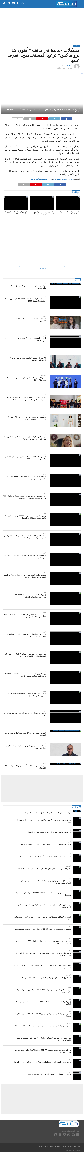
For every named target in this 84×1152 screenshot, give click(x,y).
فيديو (51, 1146)
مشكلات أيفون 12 (39, 179)
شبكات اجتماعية (72, 1146)
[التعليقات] (18, 118)
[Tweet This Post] (54, 118)
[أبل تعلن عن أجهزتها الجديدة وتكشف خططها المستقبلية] (68, 197)
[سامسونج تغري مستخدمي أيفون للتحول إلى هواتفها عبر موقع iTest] (42, 197)
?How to (57, 1146)
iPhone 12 (56, 179)
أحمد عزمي (68, 65)
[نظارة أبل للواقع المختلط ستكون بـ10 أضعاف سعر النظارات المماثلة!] (16, 197)
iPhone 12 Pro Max (67, 179)
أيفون (45, 179)
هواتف (64, 1146)
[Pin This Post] (42, 118)
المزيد (40, 1146)
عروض (46, 1146)
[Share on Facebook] (66, 118)
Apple (50, 179)
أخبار (79, 1146)
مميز (32, 179)
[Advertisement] (42, 24)
